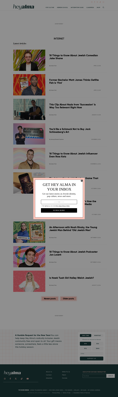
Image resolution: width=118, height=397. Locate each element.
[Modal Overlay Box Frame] (59, 198)
